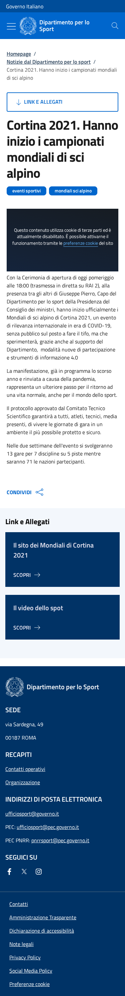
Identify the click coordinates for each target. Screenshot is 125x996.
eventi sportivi (26, 190)
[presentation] (115, 26)
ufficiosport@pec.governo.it (48, 827)
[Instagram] (40, 871)
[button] (29, 984)
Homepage (19, 54)
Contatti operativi (25, 769)
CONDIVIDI (19, 492)
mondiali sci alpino (73, 190)
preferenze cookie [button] (80, 243)
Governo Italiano (24, 6)
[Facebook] (10, 871)
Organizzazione (22, 782)
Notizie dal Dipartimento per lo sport (49, 62)
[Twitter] (25, 871)
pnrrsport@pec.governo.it (60, 840)
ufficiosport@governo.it (32, 814)
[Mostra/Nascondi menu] (11, 26)
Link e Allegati (42, 102)
